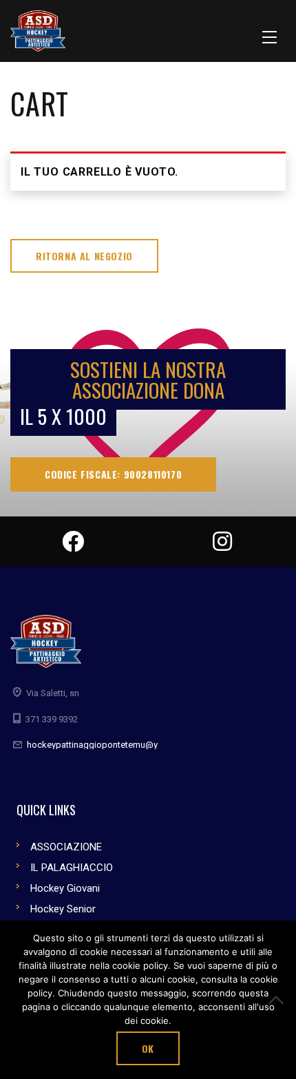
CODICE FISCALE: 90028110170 (113, 474)
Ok (148, 1048)
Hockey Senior (63, 909)
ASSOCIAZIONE (66, 847)
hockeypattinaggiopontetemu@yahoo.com (112, 745)
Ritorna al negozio (84, 256)
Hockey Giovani (65, 888)
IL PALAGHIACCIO (71, 867)
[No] (279, 1000)
